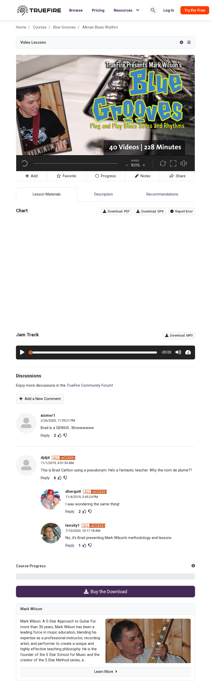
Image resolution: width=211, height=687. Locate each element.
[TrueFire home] (39, 10)
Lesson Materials (47, 194)
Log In (168, 10)
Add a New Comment (42, 399)
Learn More (104, 672)
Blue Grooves (64, 27)
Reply (45, 435)
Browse (76, 10)
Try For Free (194, 10)
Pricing (98, 10)
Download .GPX (152, 211)
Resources (127, 10)
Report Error (183, 211)
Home (21, 27)
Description (103, 194)
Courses (40, 27)
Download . (118, 211)
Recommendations (162, 194)
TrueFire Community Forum (89, 385)
